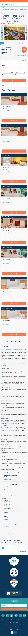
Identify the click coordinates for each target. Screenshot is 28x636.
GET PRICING (14, 120)
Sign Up (14, 609)
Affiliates (8, 619)
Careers (15, 619)
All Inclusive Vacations (5, 7)
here (16, 83)
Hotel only (23, 60)
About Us (4, 619)
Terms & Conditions (14, 622)
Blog (12, 619)
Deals (25, 619)
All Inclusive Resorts (15, 7)
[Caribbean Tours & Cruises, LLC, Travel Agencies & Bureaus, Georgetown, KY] (14, 632)
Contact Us (20, 619)
